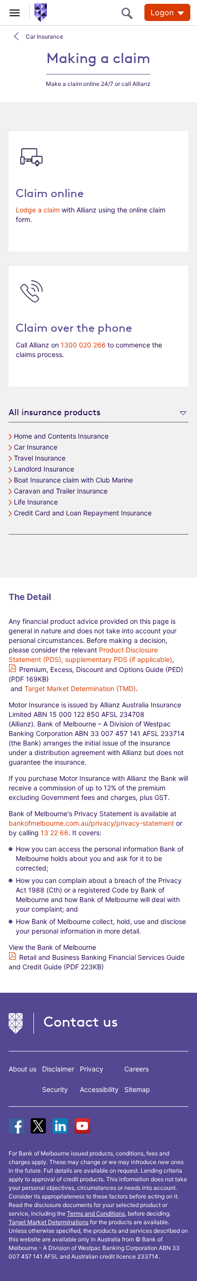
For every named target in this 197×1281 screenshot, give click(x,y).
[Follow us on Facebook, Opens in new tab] (16, 1126)
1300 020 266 (83, 345)
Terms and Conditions (96, 1213)
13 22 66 (54, 833)
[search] (129, 13)
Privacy (91, 1069)
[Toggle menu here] (15, 11)
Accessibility (99, 1089)
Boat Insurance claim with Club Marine (73, 480)
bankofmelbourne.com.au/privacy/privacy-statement (91, 823)
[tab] (98, 411)
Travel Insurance (40, 458)
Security (55, 1089)
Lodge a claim (38, 210)
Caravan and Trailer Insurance (61, 491)
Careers (136, 1069)
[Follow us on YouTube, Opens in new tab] (82, 1126)
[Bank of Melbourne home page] (38, 12)
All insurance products (54, 412)
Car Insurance (44, 36)
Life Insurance (36, 502)
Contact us (81, 1021)
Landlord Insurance (44, 469)
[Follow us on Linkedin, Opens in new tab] (60, 1126)
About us (22, 1069)
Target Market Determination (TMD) (80, 688)
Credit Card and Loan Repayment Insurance (83, 513)
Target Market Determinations (48, 1222)
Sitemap (137, 1089)
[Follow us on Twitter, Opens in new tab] (38, 1126)
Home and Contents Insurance (61, 436)
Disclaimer (58, 1069)
